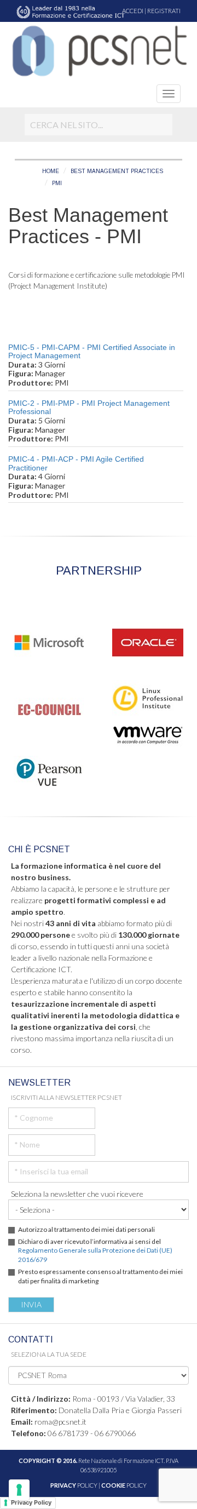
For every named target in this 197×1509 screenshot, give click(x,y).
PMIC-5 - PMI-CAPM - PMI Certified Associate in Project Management (91, 351)
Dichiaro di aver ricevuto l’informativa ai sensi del (95, 1250)
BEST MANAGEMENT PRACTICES (117, 171)
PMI (57, 183)
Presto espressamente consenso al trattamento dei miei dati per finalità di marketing (100, 1276)
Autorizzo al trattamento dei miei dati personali (86, 1229)
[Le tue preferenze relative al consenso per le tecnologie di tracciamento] (19, 1489)
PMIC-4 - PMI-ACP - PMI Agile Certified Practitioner (76, 463)
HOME (50, 171)
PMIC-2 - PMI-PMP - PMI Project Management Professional (89, 407)
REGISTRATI (164, 10)
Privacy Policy (31, 1502)
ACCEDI (132, 10)
